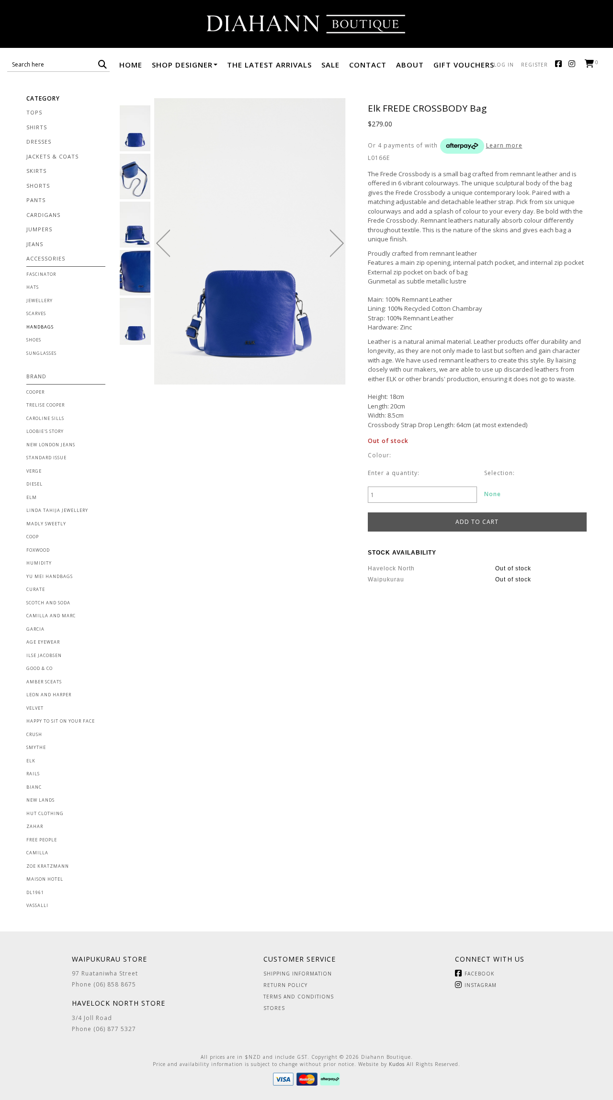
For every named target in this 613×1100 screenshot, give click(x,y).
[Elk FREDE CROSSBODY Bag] (135, 128)
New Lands (40, 800)
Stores (274, 1008)
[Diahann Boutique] (306, 24)
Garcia (35, 629)
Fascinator (41, 274)
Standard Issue (46, 457)
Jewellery (39, 300)
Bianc (34, 787)
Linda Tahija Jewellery (57, 510)
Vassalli (37, 905)
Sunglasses (41, 353)
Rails (33, 774)
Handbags (40, 327)
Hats (32, 287)
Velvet (35, 708)
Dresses (38, 141)
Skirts (36, 170)
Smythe (36, 747)
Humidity (39, 563)
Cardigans (43, 214)
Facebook (560, 64)
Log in (504, 64)
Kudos (397, 1064)
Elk (30, 761)
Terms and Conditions (298, 996)
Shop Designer (182, 64)
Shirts (36, 127)
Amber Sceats (44, 682)
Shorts (38, 185)
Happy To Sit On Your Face (60, 721)
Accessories (45, 258)
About (410, 64)
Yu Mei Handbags (49, 576)
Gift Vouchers (463, 64)
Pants (35, 200)
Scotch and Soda (48, 603)
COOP (32, 536)
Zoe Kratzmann (47, 866)
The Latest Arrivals (269, 64)
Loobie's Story (45, 431)
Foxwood (38, 550)
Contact (367, 64)
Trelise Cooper (45, 405)
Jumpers (39, 229)
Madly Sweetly (46, 524)
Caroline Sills (45, 418)
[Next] (337, 243)
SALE (330, 64)
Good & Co (39, 668)
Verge (34, 471)
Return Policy (285, 985)
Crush (34, 734)
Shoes (33, 340)
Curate (35, 589)
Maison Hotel (44, 879)
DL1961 (35, 892)
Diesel (34, 484)
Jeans (34, 244)
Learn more (504, 145)
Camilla (37, 853)
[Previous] (163, 243)
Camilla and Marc (51, 615)
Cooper (35, 392)
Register (534, 64)
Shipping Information (297, 973)
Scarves (36, 313)
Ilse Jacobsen (44, 655)
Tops (34, 112)
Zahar (34, 826)
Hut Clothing (45, 813)
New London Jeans (50, 445)
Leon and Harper (48, 695)
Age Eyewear (43, 642)
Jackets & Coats (52, 156)
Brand (36, 376)
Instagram (574, 64)
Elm (31, 497)
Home (130, 64)
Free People (41, 840)
